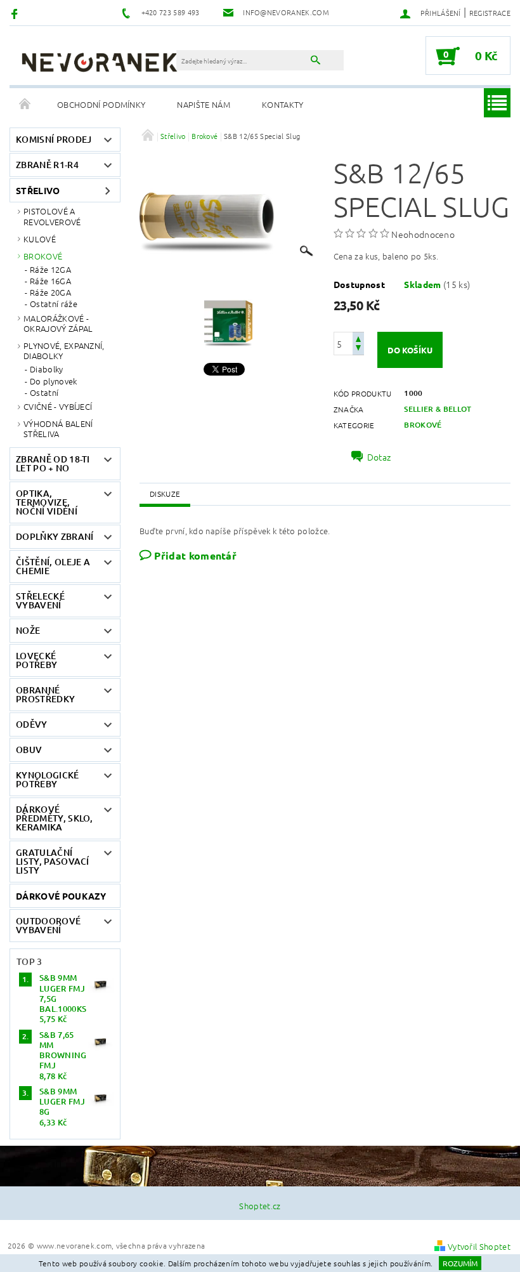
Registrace (489, 13)
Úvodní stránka (25, 104)
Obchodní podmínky (101, 104)
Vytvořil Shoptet (479, 1246)
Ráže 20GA (50, 292)
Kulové (39, 239)
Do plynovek (53, 381)
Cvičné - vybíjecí (57, 406)
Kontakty (283, 104)
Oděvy (32, 724)
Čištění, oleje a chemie (53, 566)
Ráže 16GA (50, 281)
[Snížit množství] (358, 349)
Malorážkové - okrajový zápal (58, 323)
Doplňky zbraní (54, 536)
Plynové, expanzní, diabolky (64, 350)
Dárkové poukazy (61, 896)
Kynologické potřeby (47, 779)
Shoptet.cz (259, 1206)
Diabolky (46, 369)
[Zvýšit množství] (358, 338)
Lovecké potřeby (36, 660)
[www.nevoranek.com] (99, 62)
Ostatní (44, 393)
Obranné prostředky (45, 694)
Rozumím (460, 1263)
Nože (28, 630)
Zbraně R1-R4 (47, 165)
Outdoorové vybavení (48, 925)
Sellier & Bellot (437, 408)
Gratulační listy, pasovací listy (52, 861)
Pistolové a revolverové (52, 216)
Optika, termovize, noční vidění (46, 502)
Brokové (42, 256)
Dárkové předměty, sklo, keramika (54, 818)
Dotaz (379, 456)
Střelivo (38, 190)
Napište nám (203, 104)
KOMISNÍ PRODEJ (53, 139)
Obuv (29, 750)
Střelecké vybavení (40, 600)
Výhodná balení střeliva (58, 428)
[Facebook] (16, 13)
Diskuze (165, 493)
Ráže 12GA (50, 270)
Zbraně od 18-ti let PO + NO (53, 463)
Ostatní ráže (53, 304)
